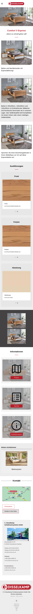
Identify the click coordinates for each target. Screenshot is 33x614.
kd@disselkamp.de (9, 570)
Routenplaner (8, 506)
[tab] (15, 211)
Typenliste (16, 406)
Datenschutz (16, 605)
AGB (17, 608)
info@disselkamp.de (10, 552)
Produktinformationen (16, 434)
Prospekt (16, 377)
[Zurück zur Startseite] (16, 3)
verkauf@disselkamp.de (11, 560)
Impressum (16, 604)
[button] (2, 3)
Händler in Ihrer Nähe (10, 511)
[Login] (16, 609)
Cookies (16, 607)
